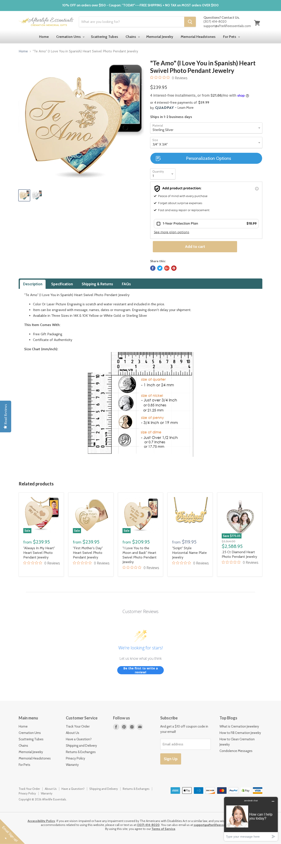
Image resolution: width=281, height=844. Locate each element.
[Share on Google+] (166, 268)
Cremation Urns (69, 37)
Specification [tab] (62, 284)
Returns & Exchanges (81, 752)
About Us (72, 733)
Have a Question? (79, 739)
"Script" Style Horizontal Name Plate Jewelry (189, 552)
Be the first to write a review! (140, 670)
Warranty (72, 765)
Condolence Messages (236, 751)
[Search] (190, 22)
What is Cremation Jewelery (239, 726)
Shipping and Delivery (81, 746)
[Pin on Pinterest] (174, 268)
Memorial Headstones (198, 37)
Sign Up (171, 758)
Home (44, 37)
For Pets (230, 37)
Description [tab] (32, 284)
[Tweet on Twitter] (159, 268)
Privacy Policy (75, 758)
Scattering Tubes (104, 37)
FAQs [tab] (126, 284)
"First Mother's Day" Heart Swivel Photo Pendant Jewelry (88, 552)
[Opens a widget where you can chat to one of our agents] (250, 818)
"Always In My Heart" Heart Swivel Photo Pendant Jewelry (39, 552)
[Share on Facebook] (152, 268)
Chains (131, 37)
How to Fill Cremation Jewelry (240, 733)
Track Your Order (78, 726)
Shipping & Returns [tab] (97, 284)
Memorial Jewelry (159, 37)
